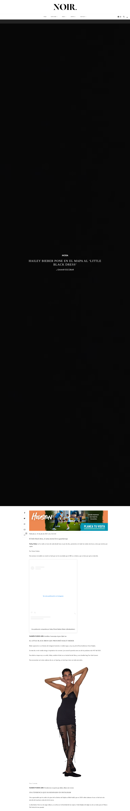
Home (45, 16)
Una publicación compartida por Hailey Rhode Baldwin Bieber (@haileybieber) (53, 629)
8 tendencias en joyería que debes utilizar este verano (59, 788)
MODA (65, 255)
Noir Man (82, 16)
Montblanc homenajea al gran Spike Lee (55, 636)
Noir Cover (53, 16)
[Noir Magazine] (65, 7)
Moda (63, 16)
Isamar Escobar (65, 269)
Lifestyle (72, 16)
